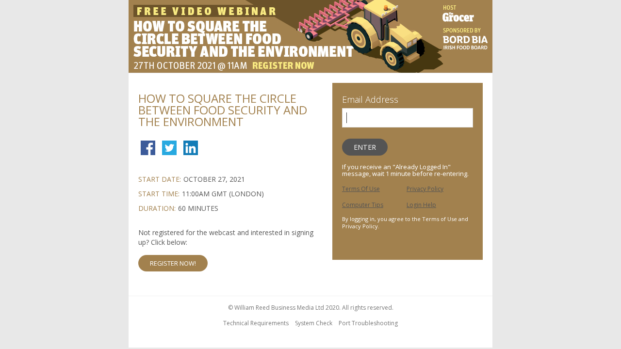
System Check (313, 323)
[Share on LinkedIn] (190, 149)
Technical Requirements (256, 323)
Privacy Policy (425, 189)
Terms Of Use (361, 189)
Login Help (421, 205)
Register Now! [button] (173, 263)
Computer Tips (362, 205)
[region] (310, 38)
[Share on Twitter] (169, 149)
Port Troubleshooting (368, 323)
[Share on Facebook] (148, 143)
